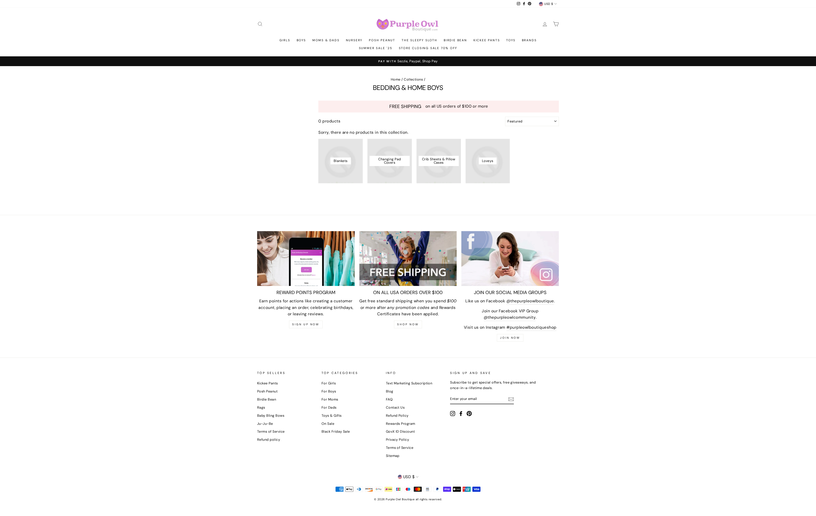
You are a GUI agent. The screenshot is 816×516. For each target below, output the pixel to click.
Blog (389, 391)
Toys (510, 40)
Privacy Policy (397, 439)
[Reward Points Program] (306, 258)
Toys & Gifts (332, 415)
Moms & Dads (326, 40)
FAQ (389, 399)
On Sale (328, 423)
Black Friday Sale (336, 431)
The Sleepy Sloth (419, 40)
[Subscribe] (511, 399)
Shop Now (408, 324)
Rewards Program (400, 423)
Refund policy (268, 439)
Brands (529, 40)
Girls (284, 40)
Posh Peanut (382, 40)
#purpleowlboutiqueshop (531, 327)
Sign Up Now (305, 324)
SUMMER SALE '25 (375, 48)
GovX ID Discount (400, 431)
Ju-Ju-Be (265, 423)
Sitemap (393, 455)
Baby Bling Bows (270, 415)
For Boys (329, 391)
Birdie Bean (455, 40)
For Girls (329, 383)
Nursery (354, 40)
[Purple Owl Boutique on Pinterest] (469, 413)
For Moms (330, 399)
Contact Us (395, 407)
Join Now (510, 338)
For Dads (329, 407)
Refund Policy (397, 415)
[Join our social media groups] (510, 258)
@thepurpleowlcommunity (510, 317)
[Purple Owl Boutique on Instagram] (452, 413)
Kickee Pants (486, 40)
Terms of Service (271, 431)
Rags (261, 407)
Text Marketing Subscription (409, 383)
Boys (301, 40)
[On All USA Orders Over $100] (408, 258)
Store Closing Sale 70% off (428, 48)
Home (396, 79)
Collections (413, 79)
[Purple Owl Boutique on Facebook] (460, 413)
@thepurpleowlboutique (530, 301)
